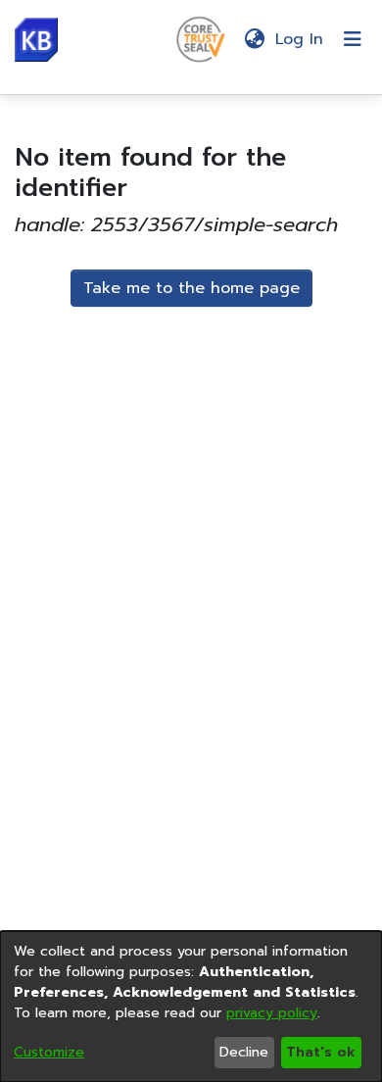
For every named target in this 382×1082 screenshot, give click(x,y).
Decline (243, 1052)
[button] (36, 40)
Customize (49, 1052)
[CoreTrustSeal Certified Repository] (200, 38)
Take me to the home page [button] (191, 288)
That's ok (321, 1052)
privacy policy (271, 1013)
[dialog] (191, 1006)
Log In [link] (300, 39)
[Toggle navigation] (352, 39)
